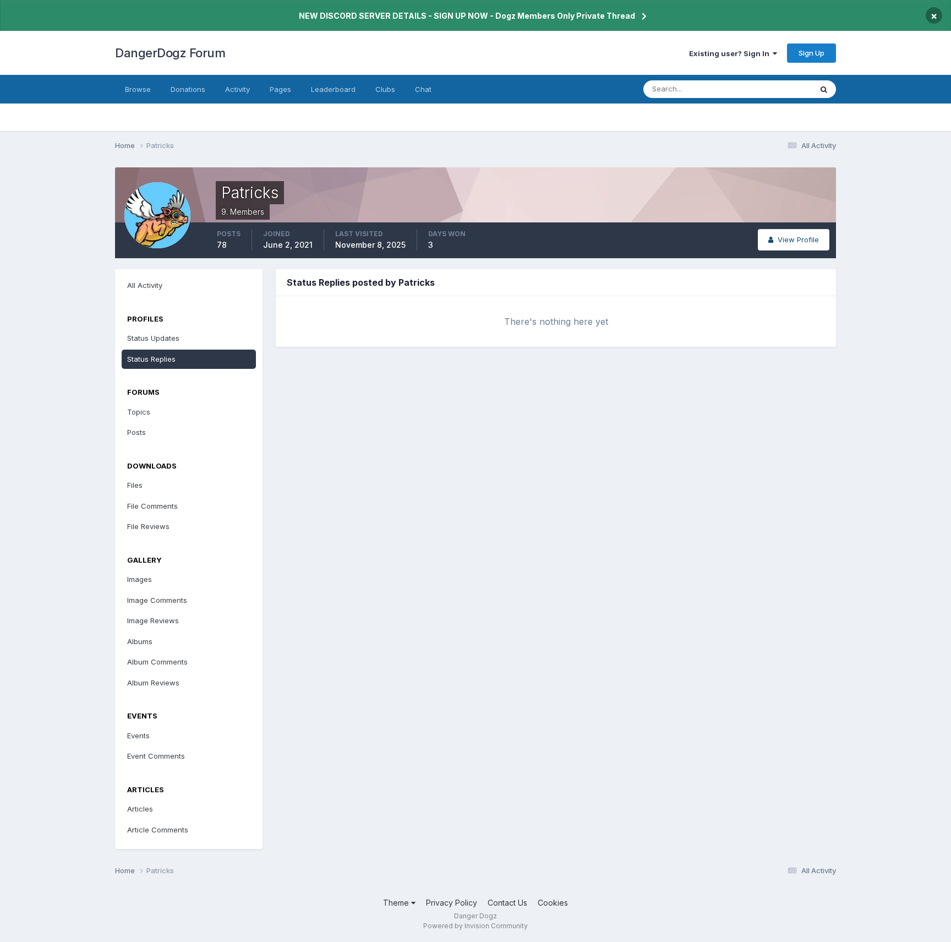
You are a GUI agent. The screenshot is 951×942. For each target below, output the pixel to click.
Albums (139, 641)
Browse (138, 89)
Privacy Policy (451, 902)
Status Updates (772, 89)
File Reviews (148, 526)
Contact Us (507, 902)
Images (139, 579)
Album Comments (157, 661)
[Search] (824, 89)
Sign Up (811, 52)
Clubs (385, 89)
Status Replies (151, 359)
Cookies (553, 902)
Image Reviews (153, 620)
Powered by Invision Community (475, 926)
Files (135, 485)
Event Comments (156, 756)
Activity (237, 89)
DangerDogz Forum (170, 53)
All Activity (144, 285)
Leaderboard (333, 89)
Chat (423, 89)
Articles (140, 808)
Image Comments (157, 600)
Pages (280, 89)
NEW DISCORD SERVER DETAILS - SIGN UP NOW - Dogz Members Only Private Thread (467, 15)
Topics (138, 411)
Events (138, 735)
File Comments (152, 506)
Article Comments (157, 829)
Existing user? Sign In (731, 53)
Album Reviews (153, 682)
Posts (136, 432)
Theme (397, 902)
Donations (188, 89)
